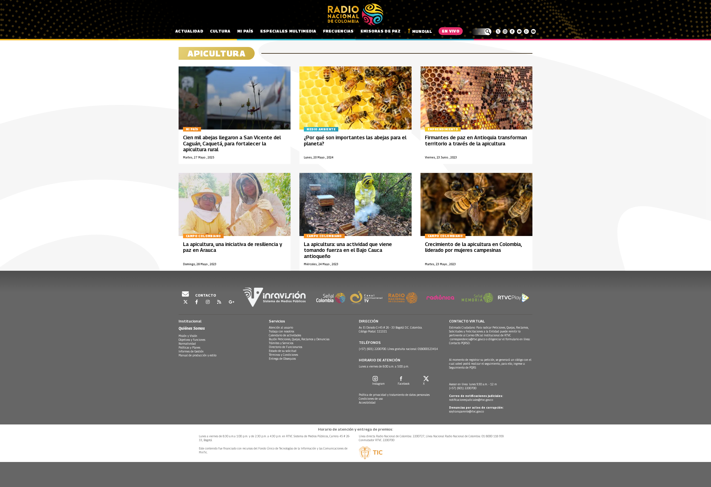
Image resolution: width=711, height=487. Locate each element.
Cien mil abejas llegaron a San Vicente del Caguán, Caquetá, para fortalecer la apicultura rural (232, 143)
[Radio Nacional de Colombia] (355, 14)
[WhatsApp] (526, 31)
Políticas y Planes (189, 347)
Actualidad (189, 31)
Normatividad (187, 343)
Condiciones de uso (371, 398)
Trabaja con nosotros (281, 331)
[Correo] (533, 31)
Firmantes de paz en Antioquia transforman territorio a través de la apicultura (476, 140)
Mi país (245, 31)
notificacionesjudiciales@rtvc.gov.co (471, 399)
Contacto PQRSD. (460, 343)
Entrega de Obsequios (282, 358)
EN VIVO (450, 31)
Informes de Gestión (191, 351)
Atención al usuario (281, 327)
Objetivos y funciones (192, 339)
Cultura (220, 31)
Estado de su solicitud (282, 350)
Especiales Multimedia (288, 31)
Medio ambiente (321, 129)
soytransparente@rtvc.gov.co (466, 411)
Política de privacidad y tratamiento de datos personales (394, 394)
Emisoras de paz (380, 31)
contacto (205, 295)
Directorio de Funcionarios (285, 347)
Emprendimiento (443, 129)
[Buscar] (481, 31)
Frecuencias (338, 31)
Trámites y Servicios (281, 343)
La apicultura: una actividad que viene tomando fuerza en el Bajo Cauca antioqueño (348, 250)
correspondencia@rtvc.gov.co (467, 339)
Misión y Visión (188, 335)
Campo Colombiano (203, 236)
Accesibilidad (367, 402)
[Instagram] (505, 31)
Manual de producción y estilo (197, 355)
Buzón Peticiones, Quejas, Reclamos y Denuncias (299, 339)
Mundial (422, 31)
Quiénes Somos (192, 328)
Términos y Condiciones (283, 354)
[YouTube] (519, 31)
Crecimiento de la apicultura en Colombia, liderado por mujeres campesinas (473, 247)
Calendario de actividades (285, 335)
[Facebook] (512, 31)
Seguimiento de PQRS (462, 367)
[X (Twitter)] (498, 31)
